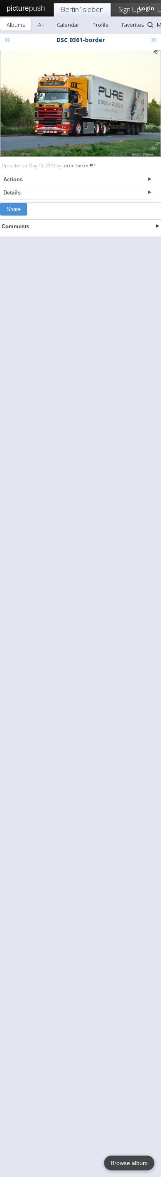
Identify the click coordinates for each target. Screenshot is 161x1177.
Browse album (129, 1163)
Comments (15, 226)
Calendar (68, 24)
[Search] (150, 24)
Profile (100, 24)
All (41, 24)
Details (12, 193)
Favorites (133, 24)
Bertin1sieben (82, 9)
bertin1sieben (76, 165)
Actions (13, 179)
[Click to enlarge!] (80, 103)
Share (14, 209)
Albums (16, 24)
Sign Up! (130, 9)
